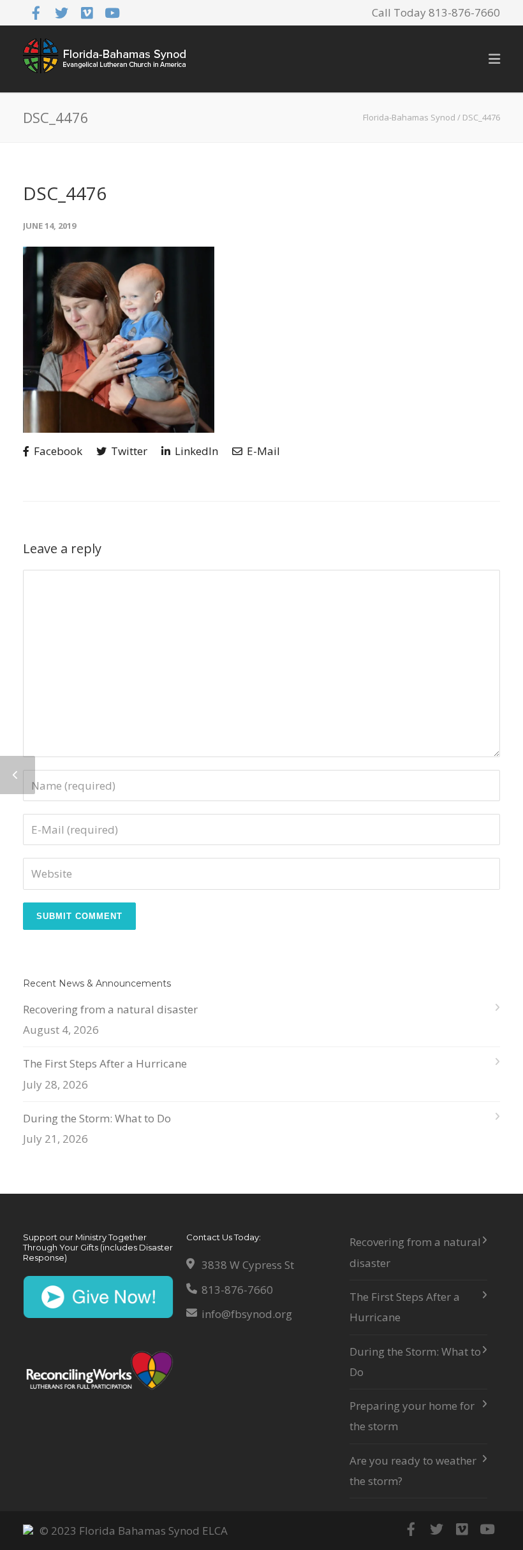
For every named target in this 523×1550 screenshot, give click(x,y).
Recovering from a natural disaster (110, 1009)
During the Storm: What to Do (97, 1118)
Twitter (127, 451)
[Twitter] (61, 12)
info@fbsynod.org (247, 1314)
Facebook (56, 451)
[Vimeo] (86, 12)
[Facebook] (35, 12)
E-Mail (262, 451)
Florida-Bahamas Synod (409, 117)
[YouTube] (112, 12)
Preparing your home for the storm (412, 1415)
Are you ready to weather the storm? (413, 1470)
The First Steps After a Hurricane (105, 1063)
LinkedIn (195, 451)
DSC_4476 (65, 193)
